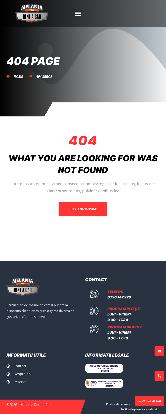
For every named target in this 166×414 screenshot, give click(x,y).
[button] (78, 13)
